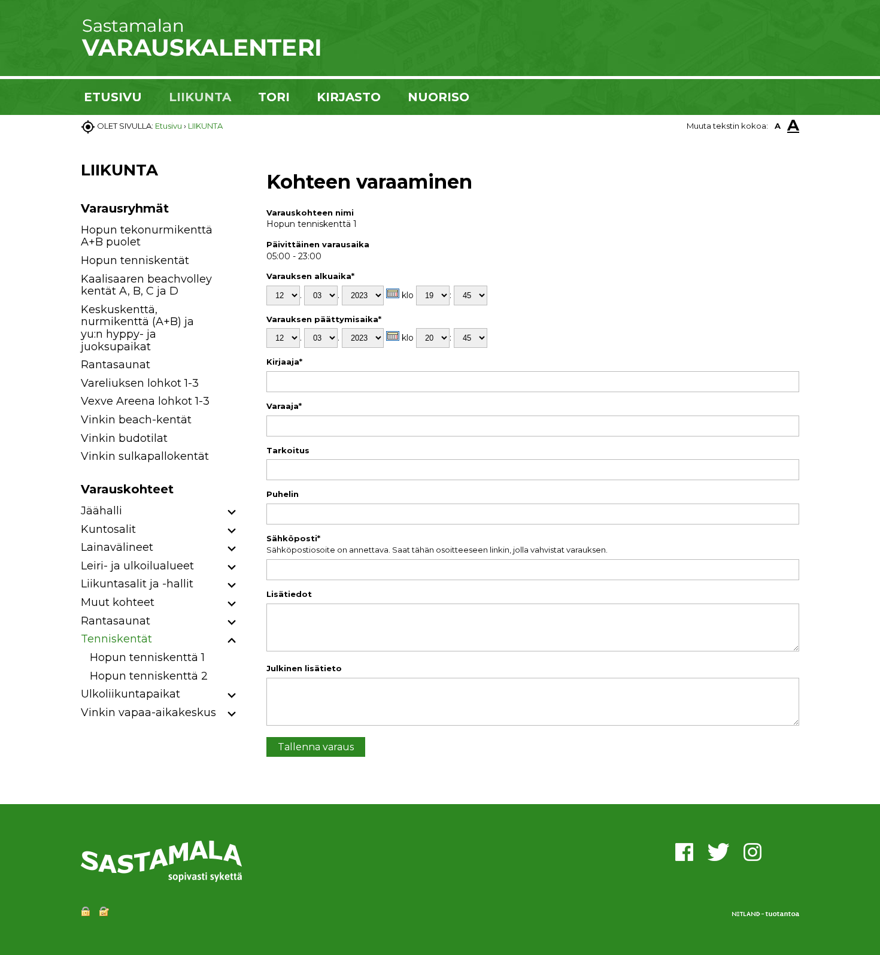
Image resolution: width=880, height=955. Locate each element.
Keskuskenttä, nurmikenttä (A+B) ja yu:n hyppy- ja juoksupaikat (137, 328)
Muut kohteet (117, 602)
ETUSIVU (113, 97)
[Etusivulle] (200, 53)
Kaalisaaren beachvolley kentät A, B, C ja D (146, 285)
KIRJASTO (349, 97)
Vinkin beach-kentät (136, 419)
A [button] (778, 126)
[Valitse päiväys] (392, 293)
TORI (274, 97)
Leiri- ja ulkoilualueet (137, 565)
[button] (231, 512)
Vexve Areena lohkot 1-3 (145, 401)
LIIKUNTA (200, 97)
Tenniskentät (116, 638)
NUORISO (438, 97)
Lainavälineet (117, 547)
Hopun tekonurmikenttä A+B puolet (147, 236)
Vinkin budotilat (124, 438)
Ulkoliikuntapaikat (130, 694)
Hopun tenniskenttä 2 (149, 676)
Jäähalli (101, 510)
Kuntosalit (108, 529)
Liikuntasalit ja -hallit (137, 583)
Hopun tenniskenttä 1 (147, 657)
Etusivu (168, 126)
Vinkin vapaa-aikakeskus (148, 712)
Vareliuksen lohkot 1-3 (140, 383)
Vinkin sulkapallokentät (145, 456)
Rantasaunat (115, 364)
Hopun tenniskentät (135, 260)
